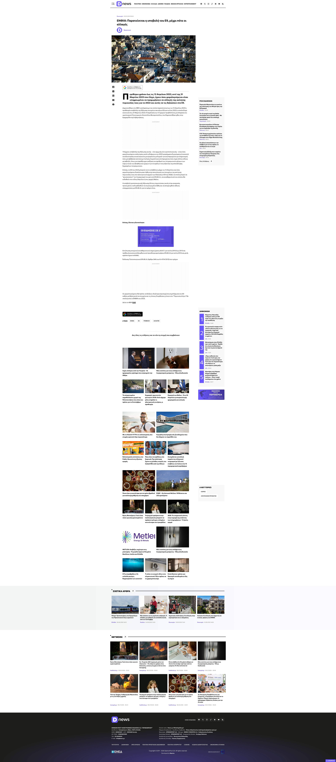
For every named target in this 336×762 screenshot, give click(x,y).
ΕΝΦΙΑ (132, 321)
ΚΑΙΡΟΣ (203, 491)
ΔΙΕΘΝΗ (161, 4)
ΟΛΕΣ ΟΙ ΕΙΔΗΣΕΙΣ (190, 720)
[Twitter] (113, 91)
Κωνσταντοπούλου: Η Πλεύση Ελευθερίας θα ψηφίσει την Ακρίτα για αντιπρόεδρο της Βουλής (211, 126)
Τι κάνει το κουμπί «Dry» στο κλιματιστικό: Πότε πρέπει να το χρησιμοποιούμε (155, 576)
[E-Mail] (113, 100)
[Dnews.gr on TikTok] (212, 3)
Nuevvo (172, 753)
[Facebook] (113, 87)
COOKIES (186, 744)
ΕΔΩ (134, 302)
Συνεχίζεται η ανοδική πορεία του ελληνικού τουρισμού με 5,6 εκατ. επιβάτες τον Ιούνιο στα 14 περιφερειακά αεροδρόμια (177, 461)
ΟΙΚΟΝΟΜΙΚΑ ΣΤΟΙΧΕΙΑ (217, 744)
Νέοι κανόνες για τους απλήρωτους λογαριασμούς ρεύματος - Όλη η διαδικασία (209, 663)
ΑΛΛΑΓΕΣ (156, 321)
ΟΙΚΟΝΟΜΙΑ (146, 4)
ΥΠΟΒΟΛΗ (147, 321)
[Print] (113, 104)
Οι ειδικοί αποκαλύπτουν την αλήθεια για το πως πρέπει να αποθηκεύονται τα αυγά (209, 144)
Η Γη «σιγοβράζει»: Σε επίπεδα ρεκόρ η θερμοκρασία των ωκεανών (132, 576)
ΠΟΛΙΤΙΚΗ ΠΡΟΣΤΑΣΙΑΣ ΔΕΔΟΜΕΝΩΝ (153, 744)
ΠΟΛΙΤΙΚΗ (137, 4)
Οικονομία (120, 16)
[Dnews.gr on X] (204, 3)
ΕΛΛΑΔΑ (154, 4)
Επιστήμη (202, 157)
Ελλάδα (202, 110)
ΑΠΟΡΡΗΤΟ (331, 760)
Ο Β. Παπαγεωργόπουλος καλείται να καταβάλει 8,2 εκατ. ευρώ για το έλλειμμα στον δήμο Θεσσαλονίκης (211, 135)
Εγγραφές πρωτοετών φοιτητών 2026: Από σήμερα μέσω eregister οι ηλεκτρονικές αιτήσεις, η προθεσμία (155, 399)
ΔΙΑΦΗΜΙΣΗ (125, 744)
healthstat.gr (114, 670)
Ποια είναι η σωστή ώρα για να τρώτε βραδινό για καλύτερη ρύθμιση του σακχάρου (181, 696)
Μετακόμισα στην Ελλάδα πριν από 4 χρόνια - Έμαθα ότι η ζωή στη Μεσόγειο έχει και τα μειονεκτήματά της (213, 346)
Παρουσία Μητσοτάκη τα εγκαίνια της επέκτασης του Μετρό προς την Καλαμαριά (211, 106)
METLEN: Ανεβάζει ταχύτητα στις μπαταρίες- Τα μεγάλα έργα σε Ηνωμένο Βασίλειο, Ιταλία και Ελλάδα (136, 551)
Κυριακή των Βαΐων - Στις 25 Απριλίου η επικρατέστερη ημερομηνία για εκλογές (178, 397)
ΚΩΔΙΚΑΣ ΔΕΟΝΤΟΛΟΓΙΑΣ (200, 744)
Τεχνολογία (203, 121)
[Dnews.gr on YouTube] (219, 3)
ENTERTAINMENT (190, 4)
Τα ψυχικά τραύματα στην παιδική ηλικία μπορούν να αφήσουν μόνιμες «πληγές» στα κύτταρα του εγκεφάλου (152, 696)
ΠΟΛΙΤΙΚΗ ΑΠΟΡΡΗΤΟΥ (174, 744)
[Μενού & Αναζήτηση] (113, 3)
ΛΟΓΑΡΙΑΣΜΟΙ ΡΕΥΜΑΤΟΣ (208, 496)
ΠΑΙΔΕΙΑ (167, 4)
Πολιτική (202, 130)
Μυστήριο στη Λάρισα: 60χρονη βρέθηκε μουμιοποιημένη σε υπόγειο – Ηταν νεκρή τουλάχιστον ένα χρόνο (213, 375)
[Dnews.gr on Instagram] (208, 3)
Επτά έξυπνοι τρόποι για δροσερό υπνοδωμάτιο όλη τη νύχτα (177, 576)
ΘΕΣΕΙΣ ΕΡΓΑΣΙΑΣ (177, 4)
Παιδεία (142, 622)
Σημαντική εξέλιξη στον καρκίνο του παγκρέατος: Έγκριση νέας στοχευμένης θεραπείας (210, 153)
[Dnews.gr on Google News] (215, 3)
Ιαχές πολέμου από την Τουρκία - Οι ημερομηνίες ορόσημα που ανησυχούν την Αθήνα (137, 373)
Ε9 (139, 321)
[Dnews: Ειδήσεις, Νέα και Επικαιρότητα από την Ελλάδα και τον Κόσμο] (124, 3)
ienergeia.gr (142, 670)
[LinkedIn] (113, 95)
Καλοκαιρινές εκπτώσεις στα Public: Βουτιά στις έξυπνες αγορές (132, 459)
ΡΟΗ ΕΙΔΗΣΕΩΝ (206, 101)
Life (201, 148)
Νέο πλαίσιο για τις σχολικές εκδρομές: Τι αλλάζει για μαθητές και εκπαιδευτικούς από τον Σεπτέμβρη (153, 617)
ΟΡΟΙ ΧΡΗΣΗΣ (135, 744)
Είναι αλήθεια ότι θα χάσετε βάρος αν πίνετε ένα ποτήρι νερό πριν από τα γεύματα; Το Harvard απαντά (181, 663)
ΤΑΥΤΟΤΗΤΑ (115, 744)
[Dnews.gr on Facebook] (201, 3)
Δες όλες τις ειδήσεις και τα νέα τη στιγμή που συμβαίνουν (156, 335)
